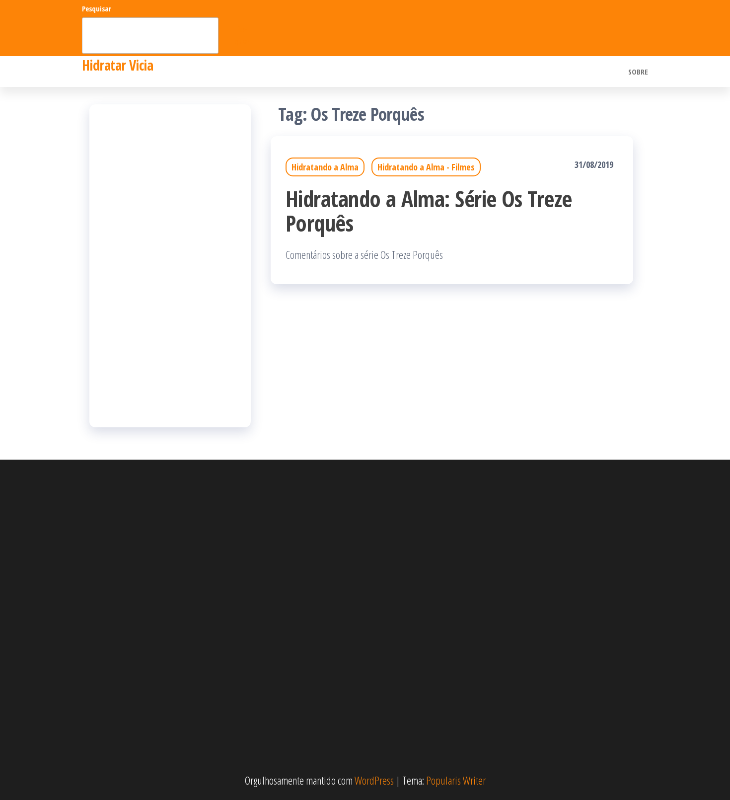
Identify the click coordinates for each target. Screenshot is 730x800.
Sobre (638, 72)
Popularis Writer (456, 780)
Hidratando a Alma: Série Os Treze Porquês (429, 210)
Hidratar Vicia (117, 65)
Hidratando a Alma (325, 167)
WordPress (374, 780)
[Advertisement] (170, 266)
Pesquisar (96, 8)
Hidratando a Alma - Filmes (426, 167)
